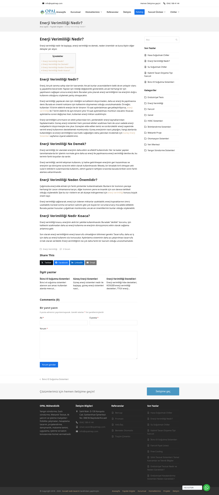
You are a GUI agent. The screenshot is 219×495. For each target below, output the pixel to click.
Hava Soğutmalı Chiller (158, 55)
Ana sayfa (44, 26)
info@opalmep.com (53, 3)
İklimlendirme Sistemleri (159, 126)
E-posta (94, 317)
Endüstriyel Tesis (156, 97)
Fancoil (151, 109)
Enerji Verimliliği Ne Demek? (54, 64)
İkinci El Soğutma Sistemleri (55, 278)
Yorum (44, 328)
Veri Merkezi (154, 144)
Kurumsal (142, 491)
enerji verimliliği (115, 192)
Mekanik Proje (154, 132)
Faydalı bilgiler (56, 26)
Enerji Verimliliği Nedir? (52, 61)
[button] (46, 262)
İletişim (176, 491)
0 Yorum (66, 249)
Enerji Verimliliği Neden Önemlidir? (57, 67)
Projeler (166, 491)
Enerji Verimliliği (50, 249)
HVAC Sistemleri (155, 120)
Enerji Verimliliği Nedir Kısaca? (55, 70)
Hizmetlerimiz (155, 491)
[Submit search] (176, 39)
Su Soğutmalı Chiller (157, 67)
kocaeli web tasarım (71, 491)
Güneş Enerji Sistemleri (85, 278)
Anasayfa (116, 491)
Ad (42, 317)
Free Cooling (157, 451)
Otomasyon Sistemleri (158, 138)
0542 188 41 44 (173, 3)
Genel (150, 115)
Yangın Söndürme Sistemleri (161, 150)
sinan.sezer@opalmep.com (92, 427)
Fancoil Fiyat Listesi (160, 445)
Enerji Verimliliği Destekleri (121, 278)
